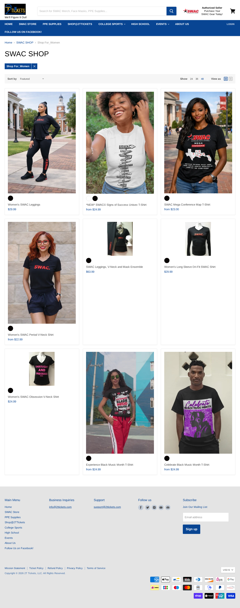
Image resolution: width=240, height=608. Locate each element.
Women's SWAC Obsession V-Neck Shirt (33, 396)
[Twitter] (147, 507)
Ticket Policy (36, 568)
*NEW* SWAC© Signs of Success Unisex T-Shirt (116, 204)
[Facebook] (140, 507)
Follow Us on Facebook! (23, 31)
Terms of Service (96, 568)
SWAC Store (27, 24)
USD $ (226, 570)
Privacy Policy (75, 568)
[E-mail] (167, 507)
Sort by (12, 78)
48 (202, 78)
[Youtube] (161, 507)
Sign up (191, 529)
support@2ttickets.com (107, 506)
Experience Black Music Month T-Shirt (109, 464)
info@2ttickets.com (60, 506)
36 (197, 78)
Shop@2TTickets (80, 24)
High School (140, 24)
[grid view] (226, 79)
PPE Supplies (52, 24)
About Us (182, 24)
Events (161, 24)
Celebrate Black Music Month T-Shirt (186, 464)
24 (191, 78)
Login (230, 24)
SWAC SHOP (24, 42)
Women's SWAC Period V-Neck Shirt (30, 334)
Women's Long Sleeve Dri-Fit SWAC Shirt (189, 266)
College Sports (110, 24)
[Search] (171, 11)
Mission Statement (15, 568)
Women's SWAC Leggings (24, 204)
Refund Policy (55, 568)
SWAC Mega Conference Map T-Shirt (187, 204)
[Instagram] (154, 507)
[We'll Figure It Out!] (19, 7)
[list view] (230, 79)
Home (9, 24)
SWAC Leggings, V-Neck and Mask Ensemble (114, 266)
